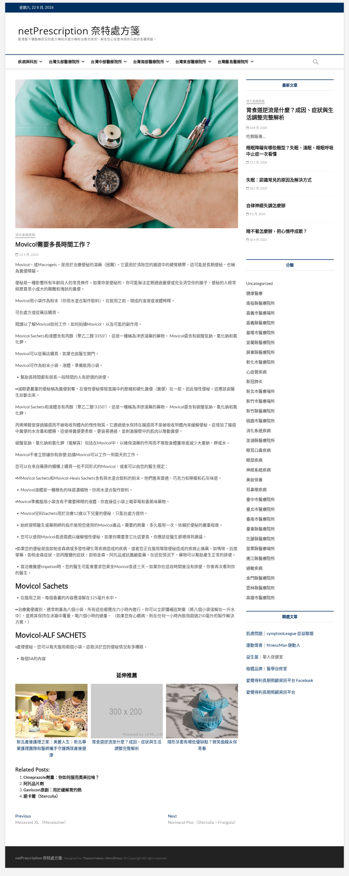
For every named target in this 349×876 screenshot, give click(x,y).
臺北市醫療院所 (260, 509)
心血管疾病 (256, 371)
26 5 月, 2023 (258, 188)
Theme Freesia (93, 858)
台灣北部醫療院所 (64, 61)
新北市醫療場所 (260, 391)
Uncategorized (259, 283)
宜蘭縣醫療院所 (260, 342)
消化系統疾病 (25, 235)
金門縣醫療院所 (260, 577)
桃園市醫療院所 (260, 420)
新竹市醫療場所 (260, 401)
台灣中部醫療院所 (106, 61)
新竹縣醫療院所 (260, 410)
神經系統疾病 (258, 469)
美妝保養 (254, 479)
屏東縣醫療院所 (260, 352)
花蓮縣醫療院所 (260, 538)
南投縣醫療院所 (260, 303)
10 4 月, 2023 (258, 239)
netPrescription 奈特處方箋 (79, 31)
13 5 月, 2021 (29, 255)
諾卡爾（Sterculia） (41, 796)
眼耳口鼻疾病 (258, 450)
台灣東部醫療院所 (190, 61)
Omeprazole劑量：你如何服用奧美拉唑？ (61, 777)
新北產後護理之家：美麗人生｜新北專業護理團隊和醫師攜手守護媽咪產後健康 (51, 748)
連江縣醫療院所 (260, 558)
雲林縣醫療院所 (260, 587)
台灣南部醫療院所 (148, 61)
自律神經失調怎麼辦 (265, 206)
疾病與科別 (27, 61)
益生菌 (252, 656)
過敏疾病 (254, 568)
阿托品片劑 (33, 783)
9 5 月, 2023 (257, 214)
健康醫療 (254, 293)
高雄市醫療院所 (260, 597)
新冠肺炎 (254, 381)
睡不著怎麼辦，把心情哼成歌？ (276, 231)
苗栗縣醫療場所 (260, 548)
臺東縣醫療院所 (260, 528)
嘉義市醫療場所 (260, 312)
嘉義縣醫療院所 (260, 322)
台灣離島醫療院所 (233, 61)
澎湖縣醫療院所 (260, 440)
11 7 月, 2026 (258, 162)
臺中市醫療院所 (260, 499)
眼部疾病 (254, 460)
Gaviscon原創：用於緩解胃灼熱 (52, 789)
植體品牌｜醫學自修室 (266, 668)
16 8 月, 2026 (258, 127)
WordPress (114, 858)
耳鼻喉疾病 (256, 489)
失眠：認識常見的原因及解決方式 (279, 180)
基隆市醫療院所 (260, 332)
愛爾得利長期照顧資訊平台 (270, 692)
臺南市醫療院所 (260, 518)
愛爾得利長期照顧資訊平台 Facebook (279, 680)
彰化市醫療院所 (260, 362)
